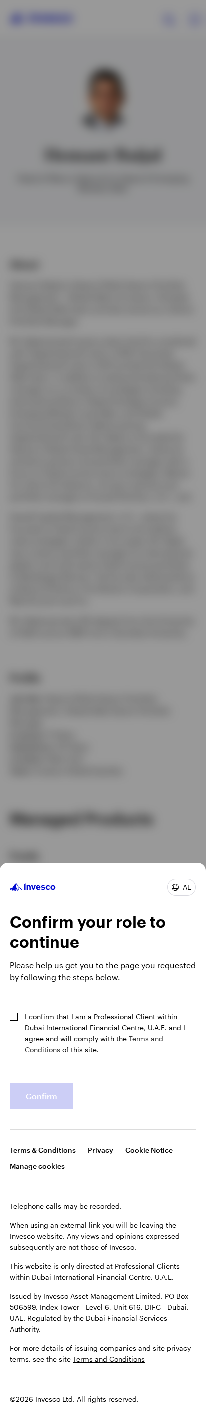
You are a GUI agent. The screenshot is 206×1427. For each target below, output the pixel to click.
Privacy (101, 1150)
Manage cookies (37, 1166)
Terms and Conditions (109, 1359)
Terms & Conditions (43, 1150)
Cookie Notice (149, 1150)
